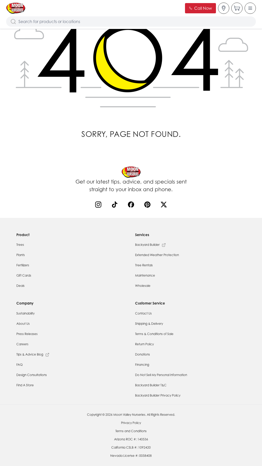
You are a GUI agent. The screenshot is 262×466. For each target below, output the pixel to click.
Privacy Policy (131, 423)
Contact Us (143, 313)
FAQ (19, 365)
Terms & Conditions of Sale (154, 334)
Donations (142, 354)
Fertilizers (22, 265)
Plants (20, 255)
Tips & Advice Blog (29, 354)
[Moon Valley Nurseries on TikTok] (116, 205)
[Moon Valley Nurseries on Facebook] (132, 205)
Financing (142, 365)
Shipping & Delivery (149, 324)
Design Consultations (31, 375)
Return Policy (144, 344)
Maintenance (145, 275)
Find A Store (25, 385)
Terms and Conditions (131, 431)
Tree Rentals (144, 265)
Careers (22, 344)
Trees (20, 245)
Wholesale (142, 286)
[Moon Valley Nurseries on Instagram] (99, 205)
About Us (23, 324)
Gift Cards (23, 275)
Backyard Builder (147, 245)
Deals (20, 286)
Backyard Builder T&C (151, 385)
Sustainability (25, 313)
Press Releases (27, 334)
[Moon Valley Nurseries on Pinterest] (148, 205)
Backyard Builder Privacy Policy (157, 395)
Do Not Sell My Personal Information (161, 375)
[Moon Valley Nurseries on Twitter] (165, 205)
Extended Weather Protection (157, 255)
